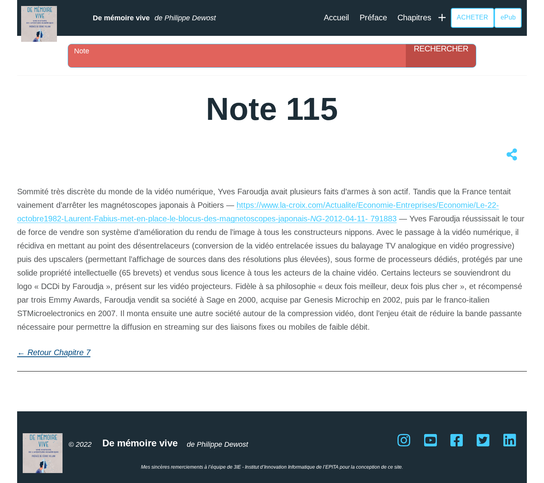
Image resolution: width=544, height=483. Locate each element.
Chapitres (414, 17)
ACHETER (472, 17)
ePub (508, 17)
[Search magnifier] (441, 55)
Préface (373, 17)
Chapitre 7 (72, 352)
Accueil (336, 17)
